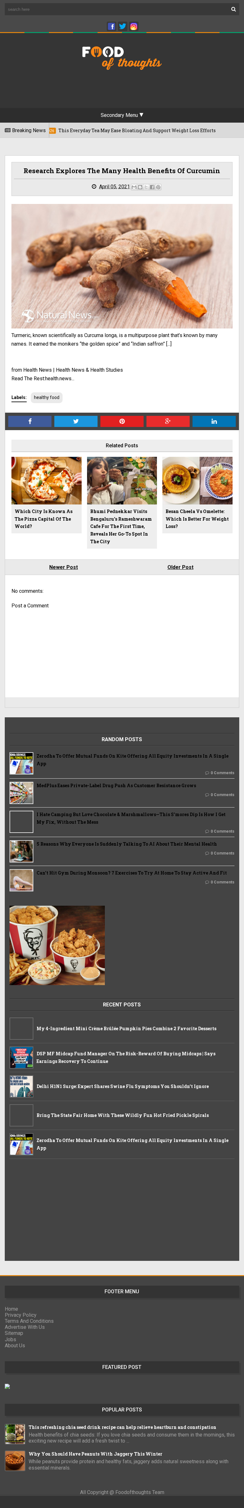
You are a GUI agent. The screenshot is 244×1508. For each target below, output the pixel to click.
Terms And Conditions (29, 1321)
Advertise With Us (25, 1327)
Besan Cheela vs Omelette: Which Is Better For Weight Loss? (197, 519)
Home (11, 1309)
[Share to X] (146, 187)
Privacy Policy (21, 1315)
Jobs (10, 1339)
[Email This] (134, 187)
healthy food (46, 397)
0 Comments (222, 773)
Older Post (180, 567)
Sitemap (14, 1333)
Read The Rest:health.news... (42, 378)
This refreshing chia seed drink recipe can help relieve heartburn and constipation (122, 1427)
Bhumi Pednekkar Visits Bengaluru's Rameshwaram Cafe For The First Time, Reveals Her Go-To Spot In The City (121, 526)
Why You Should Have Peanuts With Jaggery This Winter (95, 1454)
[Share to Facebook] (152, 187)
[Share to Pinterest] (158, 187)
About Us (15, 1345)
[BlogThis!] (140, 187)
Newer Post (63, 567)
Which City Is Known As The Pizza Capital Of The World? (43, 519)
